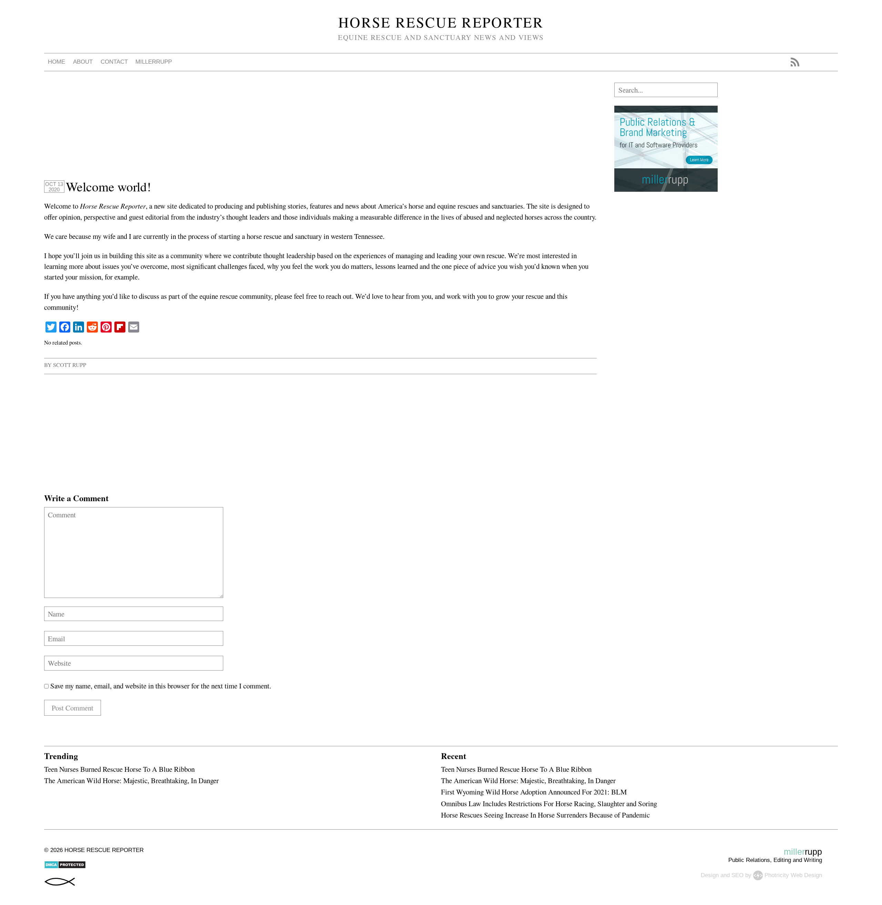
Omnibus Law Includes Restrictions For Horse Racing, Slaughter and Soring (549, 803)
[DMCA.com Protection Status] (65, 867)
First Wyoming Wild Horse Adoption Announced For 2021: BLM (534, 792)
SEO (737, 875)
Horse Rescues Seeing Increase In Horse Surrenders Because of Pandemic (545, 815)
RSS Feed (794, 62)
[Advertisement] (251, 131)
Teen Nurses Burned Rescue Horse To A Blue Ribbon (119, 769)
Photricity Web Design (793, 875)
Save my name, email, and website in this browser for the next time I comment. (160, 686)
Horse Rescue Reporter (441, 22)
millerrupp (153, 62)
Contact (114, 62)
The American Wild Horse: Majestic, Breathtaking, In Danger (131, 780)
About (83, 62)
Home (56, 62)
